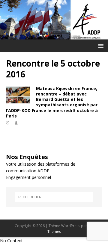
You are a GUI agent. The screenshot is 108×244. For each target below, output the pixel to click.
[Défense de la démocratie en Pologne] (54, 36)
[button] (99, 45)
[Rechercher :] (54, 197)
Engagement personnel (28, 177)
